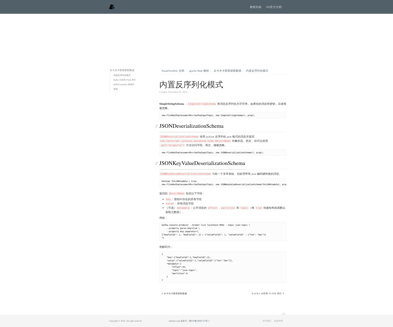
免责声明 (278, 320)
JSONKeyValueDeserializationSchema (202, 162)
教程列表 (256, 7)
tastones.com (174, 320)
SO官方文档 (274, 7)
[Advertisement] (196, 36)
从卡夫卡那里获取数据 (227, 70)
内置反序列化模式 (122, 75)
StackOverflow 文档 (173, 70)
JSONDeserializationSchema (191, 125)
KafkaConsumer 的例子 (123, 84)
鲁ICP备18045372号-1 (199, 320)
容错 (115, 88)
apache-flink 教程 (199, 70)
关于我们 (267, 320)
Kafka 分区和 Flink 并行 (124, 79)
